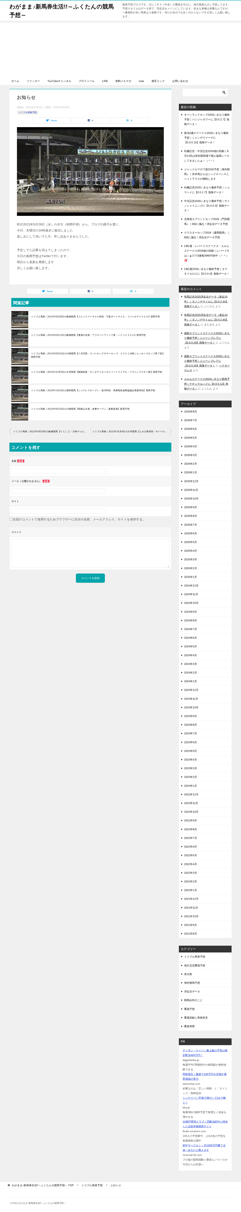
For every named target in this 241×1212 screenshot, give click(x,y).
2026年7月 (190, 420)
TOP (43, 1185)
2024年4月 (190, 655)
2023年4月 (190, 759)
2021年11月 (191, 907)
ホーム (15, 80)
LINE (105, 80)
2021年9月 (190, 924)
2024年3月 (190, 663)
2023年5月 (190, 750)
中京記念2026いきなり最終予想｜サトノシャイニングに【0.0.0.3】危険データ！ (207, 205)
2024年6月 (190, 637)
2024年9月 (190, 611)
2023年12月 (191, 689)
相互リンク (158, 80)
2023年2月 (190, 776)
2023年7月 (190, 733)
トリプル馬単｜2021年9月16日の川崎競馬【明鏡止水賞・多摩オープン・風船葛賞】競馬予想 (80, 409)
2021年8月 (190, 933)
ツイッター (33, 80)
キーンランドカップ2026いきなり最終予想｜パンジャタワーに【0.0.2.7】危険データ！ (207, 119)
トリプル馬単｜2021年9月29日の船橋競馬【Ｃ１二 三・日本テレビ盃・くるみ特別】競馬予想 (51, 431)
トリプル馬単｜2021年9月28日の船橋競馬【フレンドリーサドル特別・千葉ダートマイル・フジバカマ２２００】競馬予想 (95, 316)
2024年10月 (191, 602)
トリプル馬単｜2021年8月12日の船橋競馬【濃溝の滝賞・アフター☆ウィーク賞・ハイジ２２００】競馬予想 (88, 335)
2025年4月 (190, 550)
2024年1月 (190, 681)
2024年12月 (191, 585)
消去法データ (192, 991)
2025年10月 (191, 498)
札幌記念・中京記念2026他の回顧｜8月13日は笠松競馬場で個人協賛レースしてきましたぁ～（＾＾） (206, 156)
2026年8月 (190, 411)
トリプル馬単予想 (28, 112)
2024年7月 (190, 629)
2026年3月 (190, 455)
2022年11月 (191, 803)
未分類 (188, 974)
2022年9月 (190, 820)
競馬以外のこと (193, 1000)
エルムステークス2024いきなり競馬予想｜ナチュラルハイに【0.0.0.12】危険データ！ (207, 383)
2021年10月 (191, 916)
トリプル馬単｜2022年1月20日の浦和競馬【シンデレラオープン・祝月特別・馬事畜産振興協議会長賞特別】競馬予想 (93, 390)
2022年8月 (190, 829)
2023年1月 (190, 785)
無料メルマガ (123, 80)
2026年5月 (190, 437)
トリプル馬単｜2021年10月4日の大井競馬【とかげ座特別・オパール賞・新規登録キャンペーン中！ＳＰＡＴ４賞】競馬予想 (131, 431)
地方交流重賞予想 (194, 965)
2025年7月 (190, 524)
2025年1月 (190, 576)
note (141, 80)
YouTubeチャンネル (59, 80)
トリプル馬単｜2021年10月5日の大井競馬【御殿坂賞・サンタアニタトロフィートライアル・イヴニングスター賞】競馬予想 (96, 372)
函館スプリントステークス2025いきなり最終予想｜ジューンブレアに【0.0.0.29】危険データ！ (207, 338)
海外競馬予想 (192, 982)
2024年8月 (190, 620)
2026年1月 (190, 472)
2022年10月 (191, 811)
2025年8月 (190, 515)
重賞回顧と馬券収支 (196, 1017)
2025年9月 (190, 507)
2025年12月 (191, 481)
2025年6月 (190, 533)
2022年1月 (190, 890)
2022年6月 (190, 846)
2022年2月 (190, 881)
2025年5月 (190, 542)
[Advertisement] (120, 49)
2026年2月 (190, 463)
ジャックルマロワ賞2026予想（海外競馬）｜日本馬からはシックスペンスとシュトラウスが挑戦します (207, 174)
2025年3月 (190, 559)
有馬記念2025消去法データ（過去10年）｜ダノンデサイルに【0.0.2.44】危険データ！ (206, 301)
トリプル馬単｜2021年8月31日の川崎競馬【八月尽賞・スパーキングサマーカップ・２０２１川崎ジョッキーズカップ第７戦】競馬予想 (98, 355)
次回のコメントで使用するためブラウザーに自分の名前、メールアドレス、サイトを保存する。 (79, 519)
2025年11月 (191, 489)
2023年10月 (191, 707)
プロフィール (87, 80)
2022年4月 (190, 864)
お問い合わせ (180, 80)
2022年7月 (190, 837)
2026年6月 (190, 428)
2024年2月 (190, 672)
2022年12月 (191, 794)
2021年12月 (191, 898)
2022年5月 (190, 855)
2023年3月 (190, 768)
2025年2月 (190, 568)
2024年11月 (191, 594)
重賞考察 (189, 1026)
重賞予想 (189, 1008)
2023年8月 (190, 724)
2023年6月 (190, 742)
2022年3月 (190, 872)
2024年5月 (190, 646)
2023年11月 (191, 698)
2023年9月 (190, 716)
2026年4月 (190, 446)
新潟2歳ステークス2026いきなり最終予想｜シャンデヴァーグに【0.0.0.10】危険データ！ (206, 137)
